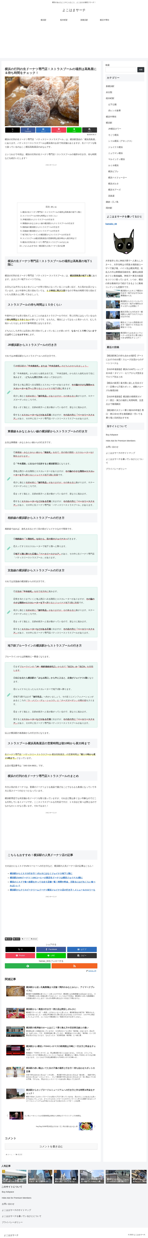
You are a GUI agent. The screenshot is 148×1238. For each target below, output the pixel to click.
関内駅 (109, 208)
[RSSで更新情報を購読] (74, 965)
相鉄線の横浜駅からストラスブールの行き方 (40, 227)
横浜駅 (9, 939)
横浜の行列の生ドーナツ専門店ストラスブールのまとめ (45, 242)
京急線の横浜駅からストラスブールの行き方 (40, 231)
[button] (89, 130)
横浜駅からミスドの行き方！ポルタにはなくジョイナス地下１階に (41, 873)
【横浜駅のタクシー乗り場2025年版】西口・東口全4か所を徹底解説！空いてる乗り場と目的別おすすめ (125, 414)
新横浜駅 (110, 86)
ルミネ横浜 (113, 165)
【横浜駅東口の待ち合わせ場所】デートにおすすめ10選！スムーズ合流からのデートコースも (125, 359)
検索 (107, 65)
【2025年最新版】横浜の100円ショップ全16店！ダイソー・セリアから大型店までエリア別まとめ (125, 373)
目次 (48, 207)
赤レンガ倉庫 (114, 110)
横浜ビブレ (113, 171)
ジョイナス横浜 (115, 147)
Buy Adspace (112, 435)
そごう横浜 (113, 135)
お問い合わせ (112, 447)
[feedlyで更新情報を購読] (28, 965)
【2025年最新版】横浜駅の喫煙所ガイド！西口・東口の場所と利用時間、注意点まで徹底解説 (124, 400)
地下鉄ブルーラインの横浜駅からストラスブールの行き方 (46, 235)
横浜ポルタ (113, 183)
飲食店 (35, 939)
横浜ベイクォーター (117, 177)
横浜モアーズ (114, 190)
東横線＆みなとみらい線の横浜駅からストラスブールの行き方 (48, 223)
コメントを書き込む (51, 1146)
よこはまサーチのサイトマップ (120, 453)
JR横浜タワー (114, 129)
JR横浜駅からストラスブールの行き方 (38, 219)
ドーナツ (26, 939)
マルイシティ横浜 (116, 159)
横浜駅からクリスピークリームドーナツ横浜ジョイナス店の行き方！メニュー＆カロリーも (52, 890)
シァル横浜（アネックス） (120, 141)
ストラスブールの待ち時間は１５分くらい (40, 216)
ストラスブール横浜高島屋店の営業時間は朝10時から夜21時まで (49, 238)
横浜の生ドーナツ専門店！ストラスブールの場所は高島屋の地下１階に (52, 212)
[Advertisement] (74, 42)
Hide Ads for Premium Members (120, 441)
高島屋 (17, 939)
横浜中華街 (111, 117)
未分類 (109, 92)
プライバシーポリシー (116, 469)
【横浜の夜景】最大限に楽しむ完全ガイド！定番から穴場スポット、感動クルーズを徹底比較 (124, 387)
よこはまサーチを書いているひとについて (124, 461)
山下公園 (112, 104)
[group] (14, 1177)
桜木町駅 (110, 98)
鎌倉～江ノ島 (112, 202)
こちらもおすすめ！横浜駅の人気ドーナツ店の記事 (43, 246)
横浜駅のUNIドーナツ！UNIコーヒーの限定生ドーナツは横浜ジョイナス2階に (46, 878)
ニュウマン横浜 (115, 153)
